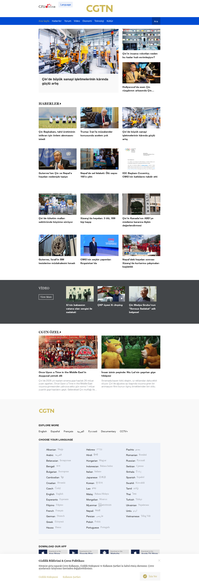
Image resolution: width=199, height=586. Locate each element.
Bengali (53, 466)
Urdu (131, 510)
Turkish (134, 499)
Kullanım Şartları (72, 577)
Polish (93, 521)
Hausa (53, 527)
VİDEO (44, 288)
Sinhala (134, 471)
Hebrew (94, 449)
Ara (156, 21)
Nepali (93, 510)
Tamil (132, 488)
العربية (80, 431)
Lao (91, 488)
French (54, 510)
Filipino (54, 505)
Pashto (133, 449)
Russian (135, 460)
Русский (92, 431)
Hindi (92, 455)
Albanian (54, 449)
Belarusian (58, 460)
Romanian (136, 455)
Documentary (108, 431)
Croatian (55, 483)
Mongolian (96, 499)
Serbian (134, 466)
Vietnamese (138, 516)
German (55, 516)
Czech (53, 488)
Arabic (53, 455)
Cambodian (54, 477)
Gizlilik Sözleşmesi (48, 577)
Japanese (96, 477)
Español (55, 431)
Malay (97, 494)
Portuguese (98, 527)
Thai (131, 494)
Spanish (135, 477)
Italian (93, 471)
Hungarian (96, 460)
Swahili (135, 483)
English (43, 431)
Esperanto (57, 499)
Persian (94, 516)
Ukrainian (137, 505)
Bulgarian (57, 471)
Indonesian (99, 466)
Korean (94, 483)
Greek (54, 521)
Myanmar (98, 505)
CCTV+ (124, 431)
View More (46, 297)
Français (68, 431)
